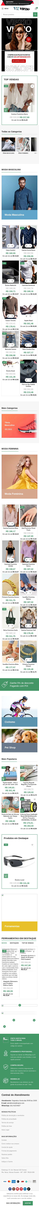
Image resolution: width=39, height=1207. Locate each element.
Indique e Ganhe (7, 1161)
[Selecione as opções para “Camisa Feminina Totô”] (26, 626)
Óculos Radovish (10, 285)
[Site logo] (22, 8)
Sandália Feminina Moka (11, 664)
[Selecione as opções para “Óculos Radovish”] (9, 281)
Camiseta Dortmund (28, 285)
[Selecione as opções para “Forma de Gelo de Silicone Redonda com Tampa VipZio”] (4, 811)
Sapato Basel (28, 320)
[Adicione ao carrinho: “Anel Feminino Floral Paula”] (26, 524)
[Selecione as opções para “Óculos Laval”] (6, 876)
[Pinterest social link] (21, 1189)
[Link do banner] (19, 197)
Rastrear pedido (7, 1154)
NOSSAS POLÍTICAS (9, 1112)
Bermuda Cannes (10, 349)
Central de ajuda (7, 1147)
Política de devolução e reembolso (13, 1115)
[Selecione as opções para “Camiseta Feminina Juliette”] (9, 560)
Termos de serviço (8, 1122)
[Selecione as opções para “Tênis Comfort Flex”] (26, 345)
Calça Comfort (10, 250)
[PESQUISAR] (35, 14)
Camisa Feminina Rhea (10, 528)
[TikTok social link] (28, 1189)
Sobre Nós (5, 1158)
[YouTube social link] (17, 1189)
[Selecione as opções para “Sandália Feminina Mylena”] (26, 593)
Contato (4, 1140)
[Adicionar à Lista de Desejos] (32, 86)
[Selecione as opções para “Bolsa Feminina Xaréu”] (9, 626)
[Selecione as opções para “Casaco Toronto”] (9, 316)
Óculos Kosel (10, 371)
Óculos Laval (19, 880)
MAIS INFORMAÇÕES (9, 1136)
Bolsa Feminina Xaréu (10, 630)
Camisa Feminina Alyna (19, 114)
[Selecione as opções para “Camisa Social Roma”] (26, 246)
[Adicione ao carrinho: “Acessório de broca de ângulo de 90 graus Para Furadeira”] (34, 951)
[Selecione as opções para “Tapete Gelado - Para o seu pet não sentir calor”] (4, 779)
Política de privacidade (9, 1119)
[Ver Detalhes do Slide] (19, 44)
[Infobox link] (19, 684)
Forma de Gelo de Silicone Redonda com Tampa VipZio (10, 816)
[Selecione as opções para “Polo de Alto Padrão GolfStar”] (26, 380)
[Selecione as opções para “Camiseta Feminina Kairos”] (26, 560)
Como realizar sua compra (10, 1143)
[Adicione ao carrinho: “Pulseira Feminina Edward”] (26, 660)
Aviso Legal (5, 1130)
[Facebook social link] (10, 1189)
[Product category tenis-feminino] (23, 146)
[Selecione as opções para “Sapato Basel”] (26, 316)
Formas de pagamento (9, 1151)
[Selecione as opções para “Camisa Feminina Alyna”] (6, 110)
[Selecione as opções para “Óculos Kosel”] (9, 366)
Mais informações (13, 1203)
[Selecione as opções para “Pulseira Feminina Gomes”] (9, 593)
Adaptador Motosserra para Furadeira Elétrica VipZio (10, 983)
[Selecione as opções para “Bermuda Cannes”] (9, 345)
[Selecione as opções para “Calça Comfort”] (9, 246)
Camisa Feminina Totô (28, 630)
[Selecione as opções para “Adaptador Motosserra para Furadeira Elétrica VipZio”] (16, 951)
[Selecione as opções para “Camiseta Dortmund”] (26, 281)
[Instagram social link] (13, 1189)
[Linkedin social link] (25, 1189)
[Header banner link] (19, 2)
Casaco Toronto (11, 320)
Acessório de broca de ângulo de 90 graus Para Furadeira (28, 957)
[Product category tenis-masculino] (8, 146)
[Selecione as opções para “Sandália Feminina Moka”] (9, 660)
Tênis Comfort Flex (28, 349)
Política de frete (7, 1126)
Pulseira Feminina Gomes (10, 597)
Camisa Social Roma (28, 250)
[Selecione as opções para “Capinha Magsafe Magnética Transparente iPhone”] (22, 779)
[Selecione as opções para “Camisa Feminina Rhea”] (9, 524)
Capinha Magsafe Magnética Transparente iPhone (28, 784)
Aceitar (28, 1203)
